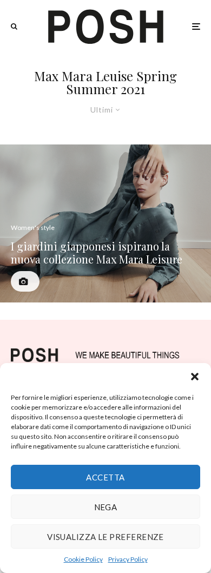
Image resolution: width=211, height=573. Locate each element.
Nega (105, 507)
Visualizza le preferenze (105, 537)
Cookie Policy (83, 559)
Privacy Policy (128, 559)
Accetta (105, 477)
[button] (194, 376)
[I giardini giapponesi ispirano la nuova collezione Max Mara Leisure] (105, 223)
